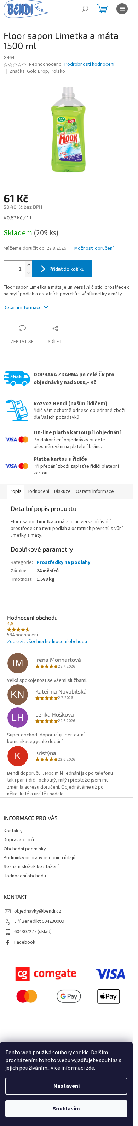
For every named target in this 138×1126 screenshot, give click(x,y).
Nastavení (66, 1086)
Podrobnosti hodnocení (89, 64)
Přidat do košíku (67, 269)
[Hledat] (85, 9)
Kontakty (13, 831)
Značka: (37, 71)
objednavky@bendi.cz (37, 911)
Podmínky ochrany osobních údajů (39, 857)
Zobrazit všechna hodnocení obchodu (47, 641)
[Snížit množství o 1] (28, 273)
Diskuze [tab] (62, 491)
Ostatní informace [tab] (95, 491)
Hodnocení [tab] (38, 491)
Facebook (24, 942)
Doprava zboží (19, 839)
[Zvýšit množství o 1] (28, 265)
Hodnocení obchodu (25, 875)
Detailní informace (23, 307)
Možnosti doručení (94, 248)
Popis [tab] (16, 491)
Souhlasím (66, 1109)
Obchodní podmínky (25, 849)
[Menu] (122, 9)
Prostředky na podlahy (63, 562)
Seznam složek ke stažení (31, 866)
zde (90, 1068)
